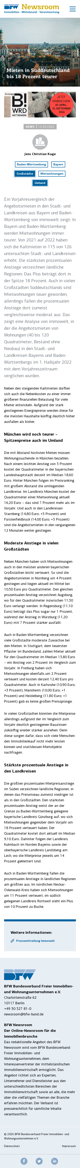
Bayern (58, 164)
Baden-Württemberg (31, 164)
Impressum (69, 1146)
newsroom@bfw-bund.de (23, 1014)
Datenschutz (12, 1146)
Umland (40, 183)
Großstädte (25, 173)
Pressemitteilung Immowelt (35, 941)
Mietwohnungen (51, 173)
